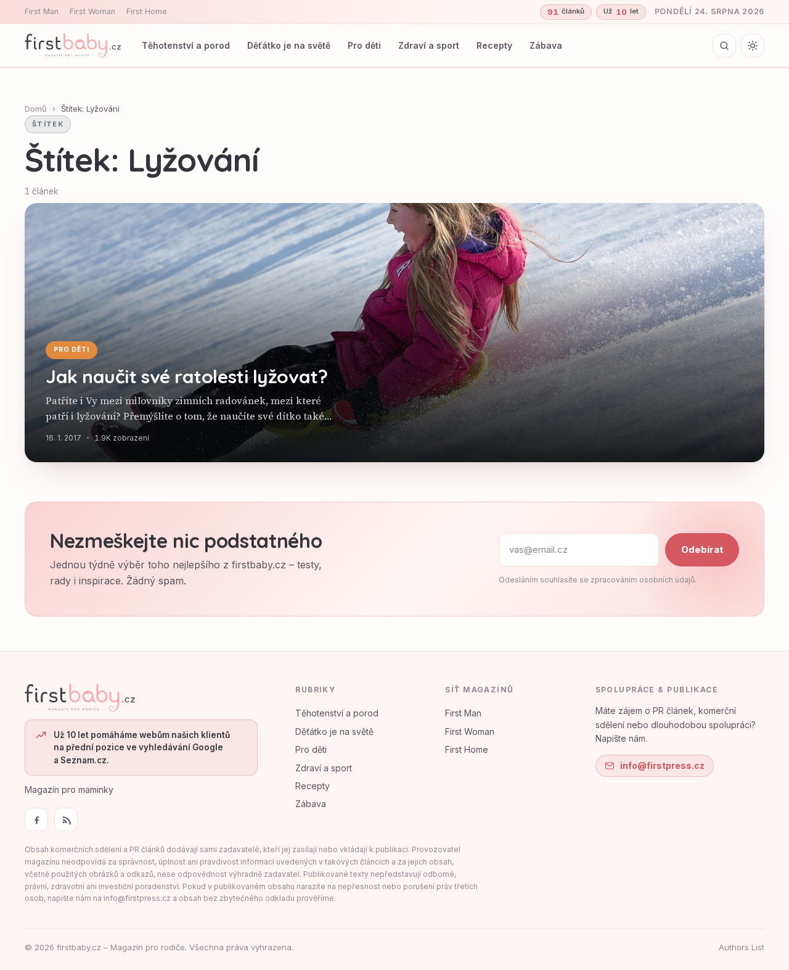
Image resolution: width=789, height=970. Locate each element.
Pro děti (364, 45)
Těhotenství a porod (186, 45)
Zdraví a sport (428, 45)
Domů (36, 109)
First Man (42, 11)
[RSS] (66, 819)
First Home (146, 11)
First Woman (92, 11)
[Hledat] (724, 45)
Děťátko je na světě (288, 45)
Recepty (494, 45)
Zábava (545, 45)
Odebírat (702, 549)
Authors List (741, 947)
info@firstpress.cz (662, 765)
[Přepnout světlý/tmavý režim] (752, 45)
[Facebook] (36, 819)
